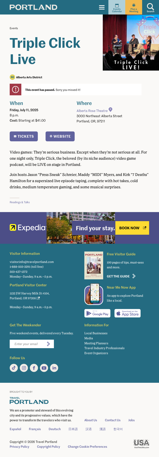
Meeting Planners (96, 343)
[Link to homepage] (33, 7)
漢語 (102, 429)
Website (62, 136)
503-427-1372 (18, 272)
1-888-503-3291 (20, 267)
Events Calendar (117, 10)
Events (14, 28)
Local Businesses (95, 333)
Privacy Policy (19, 446)
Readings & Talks (20, 202)
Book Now (129, 227)
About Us (90, 420)
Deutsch (55, 429)
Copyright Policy (48, 446)
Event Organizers (96, 353)
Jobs (131, 420)
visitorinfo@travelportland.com (32, 262)
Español (15, 429)
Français (35, 429)
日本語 (73, 429)
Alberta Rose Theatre (92, 110)
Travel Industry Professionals (104, 348)
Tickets (26, 136)
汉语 (89, 429)
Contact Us (113, 420)
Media (88, 338)
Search (150, 11)
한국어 (118, 429)
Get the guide (118, 276)
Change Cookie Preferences (87, 446)
